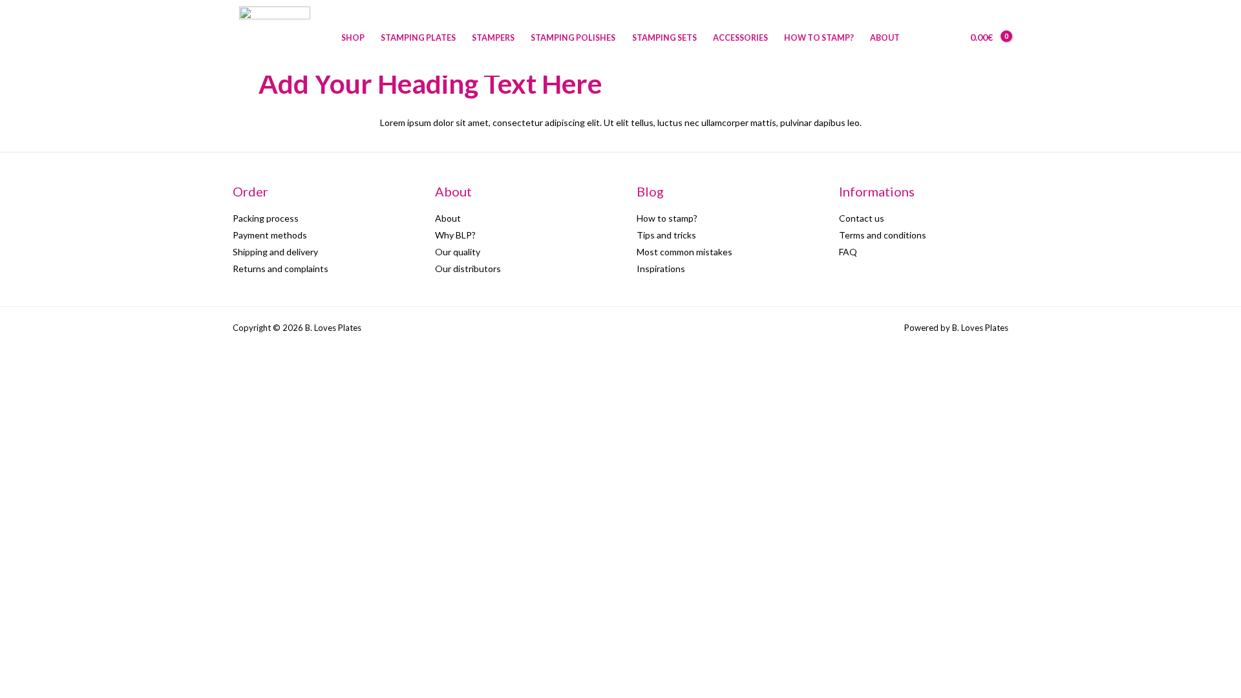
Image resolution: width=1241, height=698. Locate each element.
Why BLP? (455, 234)
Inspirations (661, 268)
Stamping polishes (573, 38)
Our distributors (468, 268)
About (885, 38)
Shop (353, 38)
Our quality (457, 251)
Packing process (266, 218)
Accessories (740, 38)
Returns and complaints (280, 268)
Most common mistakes (684, 251)
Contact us (861, 218)
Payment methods (270, 234)
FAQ (848, 251)
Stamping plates (418, 38)
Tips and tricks (666, 234)
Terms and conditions (882, 234)
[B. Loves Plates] (274, 36)
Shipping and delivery (275, 251)
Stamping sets (664, 38)
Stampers (493, 38)
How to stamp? (819, 38)
